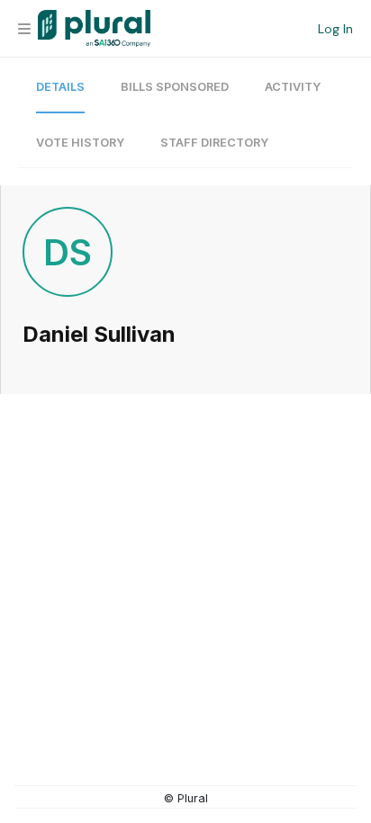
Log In (335, 29)
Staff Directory (214, 142)
